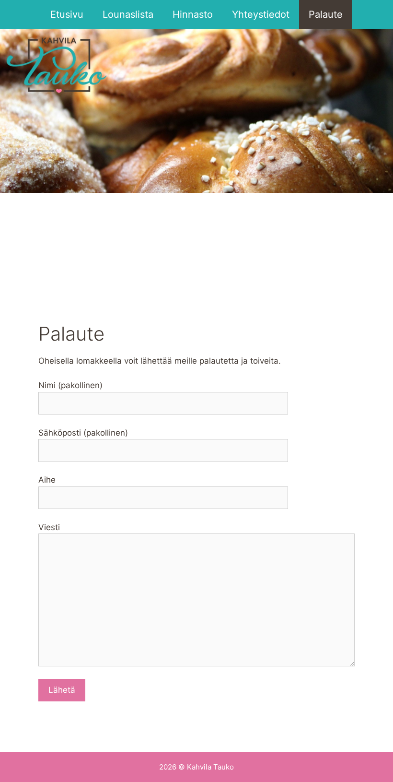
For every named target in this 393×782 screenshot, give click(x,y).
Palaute (326, 14)
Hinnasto (193, 14)
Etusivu (66, 14)
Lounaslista (128, 14)
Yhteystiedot (260, 14)
